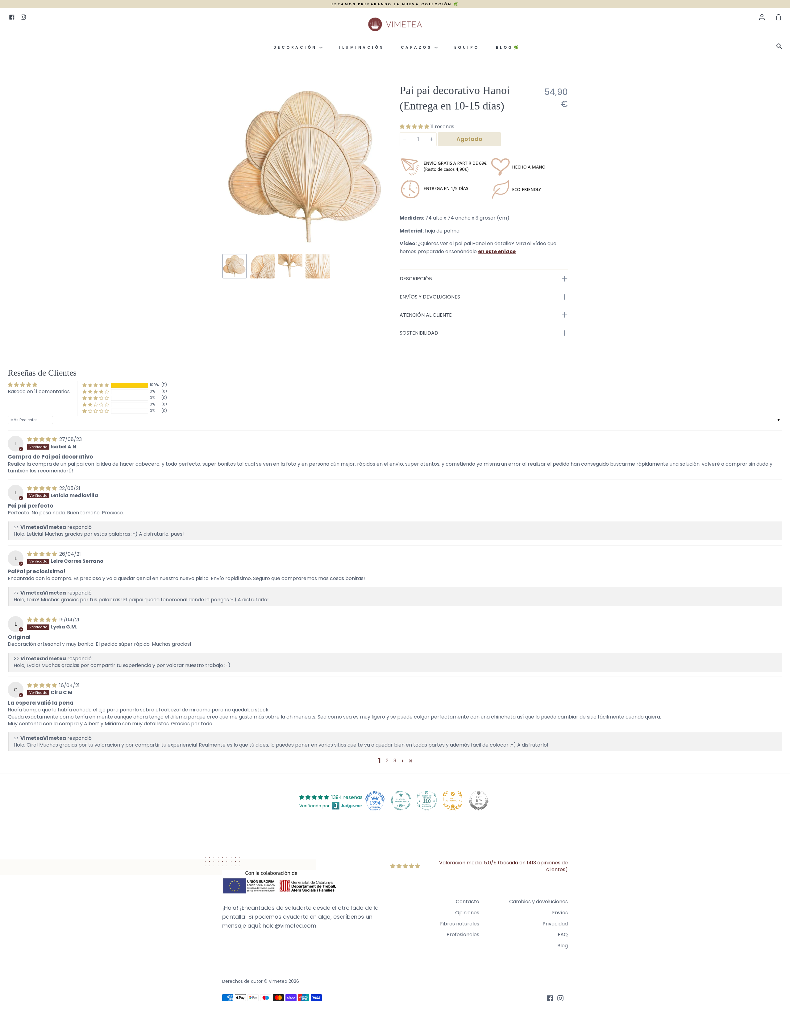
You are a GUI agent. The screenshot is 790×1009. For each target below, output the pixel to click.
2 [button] (387, 760)
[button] (415, 126)
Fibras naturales (459, 923)
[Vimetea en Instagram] (560, 998)
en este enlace (497, 251)
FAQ (563, 934)
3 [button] (394, 760)
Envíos (560, 912)
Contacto (467, 901)
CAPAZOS (417, 47)
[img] (42, 439)
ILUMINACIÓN (361, 47)
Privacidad (555, 923)
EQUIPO (466, 47)
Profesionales (463, 934)
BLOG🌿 (508, 47)
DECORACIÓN (296, 47)
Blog (562, 945)
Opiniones (467, 912)
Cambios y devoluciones (538, 901)
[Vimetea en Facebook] (550, 998)
